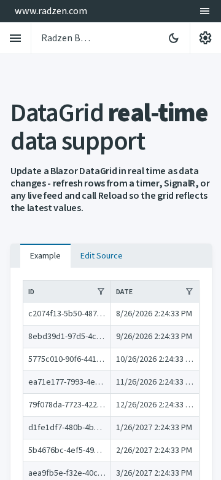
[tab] (45, 256)
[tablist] (111, 255)
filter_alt (101, 292)
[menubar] (205, 11)
